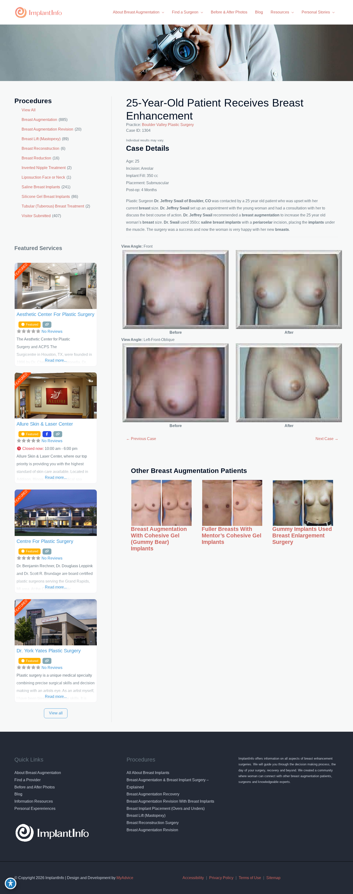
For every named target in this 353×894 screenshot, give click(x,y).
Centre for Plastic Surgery (45, 541)
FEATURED (21, 270)
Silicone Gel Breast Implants (46, 197)
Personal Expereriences (34, 808)
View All (29, 110)
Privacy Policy (221, 878)
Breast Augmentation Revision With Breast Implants (170, 801)
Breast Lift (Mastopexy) (41, 139)
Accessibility (193, 878)
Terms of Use (250, 878)
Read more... (56, 360)
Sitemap (273, 878)
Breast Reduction (36, 158)
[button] (56, 449)
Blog (18, 794)
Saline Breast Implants (41, 187)
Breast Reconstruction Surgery (153, 823)
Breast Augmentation (39, 120)
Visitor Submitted (36, 216)
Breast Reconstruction (40, 148)
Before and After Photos (34, 787)
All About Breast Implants (148, 773)
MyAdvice (124, 878)
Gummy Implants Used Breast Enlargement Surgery (302, 535)
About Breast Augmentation (37, 773)
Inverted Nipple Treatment (44, 168)
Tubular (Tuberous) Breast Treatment (53, 206)
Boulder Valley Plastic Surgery (168, 125)
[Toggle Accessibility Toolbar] (10, 883)
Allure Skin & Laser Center (45, 424)
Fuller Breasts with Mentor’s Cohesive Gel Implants (231, 535)
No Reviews (52, 331)
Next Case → (327, 439)
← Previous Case (141, 439)
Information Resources (33, 801)
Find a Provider (27, 780)
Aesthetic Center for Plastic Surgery (55, 314)
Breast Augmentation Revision (47, 129)
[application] (161, 12)
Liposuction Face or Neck (43, 177)
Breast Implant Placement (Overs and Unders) (166, 808)
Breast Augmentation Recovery (153, 794)
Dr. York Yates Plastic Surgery (49, 650)
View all (56, 713)
